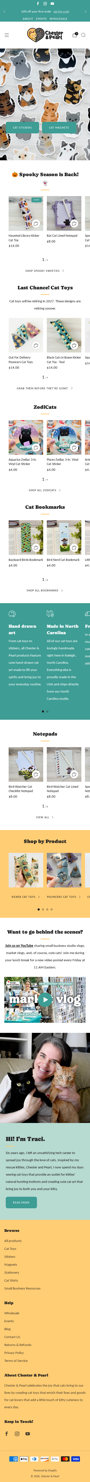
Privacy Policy (14, 1353)
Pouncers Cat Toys (61, 897)
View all (42, 817)
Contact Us (12, 1337)
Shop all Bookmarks (43, 590)
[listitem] (45, 11)
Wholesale (11, 1313)
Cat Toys (10, 1248)
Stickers (9, 1256)
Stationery (11, 1272)
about (28, 19)
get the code (61, 11)
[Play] (45, 999)
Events (9, 1321)
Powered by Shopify (45, 1470)
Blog (7, 1329)
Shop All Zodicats (42, 490)
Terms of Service (16, 1360)
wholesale (58, 19)
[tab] (43, 711)
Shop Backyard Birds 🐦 (31, 132)
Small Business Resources (22, 1288)
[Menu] (6, 35)
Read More (21, 1202)
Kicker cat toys (24, 897)
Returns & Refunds (17, 1345)
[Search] (83, 34)
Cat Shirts (11, 1280)
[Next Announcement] (86, 11)
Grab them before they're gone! (42, 388)
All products (13, 1241)
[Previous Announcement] (4, 11)
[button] (35, 155)
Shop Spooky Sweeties (42, 271)
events (41, 19)
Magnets (10, 1264)
